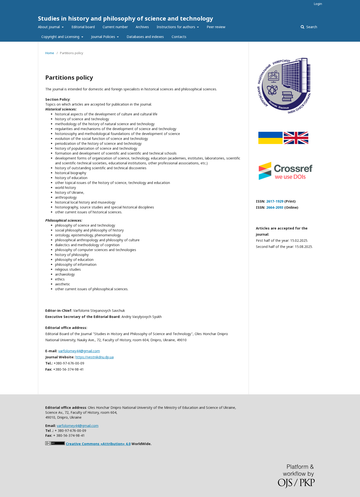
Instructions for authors (176, 26)
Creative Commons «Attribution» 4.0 (98, 443)
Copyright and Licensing (60, 36)
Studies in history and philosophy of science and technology (125, 18)
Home (49, 53)
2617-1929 (274, 201)
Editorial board (83, 26)
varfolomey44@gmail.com (79, 351)
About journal (49, 26)
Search (311, 26)
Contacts (179, 36)
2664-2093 (274, 207)
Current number (115, 26)
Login (318, 3)
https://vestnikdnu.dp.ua (94, 357)
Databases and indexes (145, 36)
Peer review (216, 26)
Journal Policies (103, 36)
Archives (142, 26)
